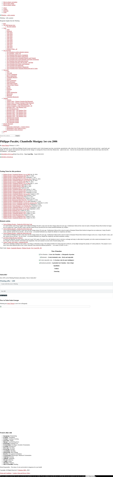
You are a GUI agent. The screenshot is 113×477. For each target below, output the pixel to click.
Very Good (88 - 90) (36, 248)
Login (4, 12)
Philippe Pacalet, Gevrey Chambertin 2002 (14, 182)
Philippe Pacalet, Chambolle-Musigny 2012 (14, 218)
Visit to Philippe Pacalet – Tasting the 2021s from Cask (17, 228)
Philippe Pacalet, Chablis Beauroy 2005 (13, 185)
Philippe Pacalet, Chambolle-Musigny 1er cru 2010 (16, 194)
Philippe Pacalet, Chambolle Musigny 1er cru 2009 (16, 174)
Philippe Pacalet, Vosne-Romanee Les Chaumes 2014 (17, 179)
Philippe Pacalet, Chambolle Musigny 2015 (14, 177)
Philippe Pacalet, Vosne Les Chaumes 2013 (14, 191)
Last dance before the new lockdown (13, 237)
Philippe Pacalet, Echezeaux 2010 (12, 188)
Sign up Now (3, 295)
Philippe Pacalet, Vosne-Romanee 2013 (13, 215)
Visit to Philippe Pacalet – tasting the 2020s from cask (17, 233)
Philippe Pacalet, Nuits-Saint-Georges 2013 (14, 212)
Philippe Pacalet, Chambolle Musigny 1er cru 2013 (16, 207)
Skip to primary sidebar (9, 5)
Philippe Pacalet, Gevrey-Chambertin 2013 (14, 216)
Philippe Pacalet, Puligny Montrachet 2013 (14, 198)
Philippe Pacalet (26, 248)
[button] (3, 132)
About (5, 8)
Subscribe (5, 11)
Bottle (8, 248)
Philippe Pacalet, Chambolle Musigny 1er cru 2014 (16, 180)
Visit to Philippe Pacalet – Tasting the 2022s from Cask (17, 224)
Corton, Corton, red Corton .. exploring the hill (15, 242)
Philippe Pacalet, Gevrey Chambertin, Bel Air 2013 (16, 204)
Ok (87, 476)
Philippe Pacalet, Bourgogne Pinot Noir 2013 (15, 200)
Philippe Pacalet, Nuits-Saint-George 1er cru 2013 (16, 209)
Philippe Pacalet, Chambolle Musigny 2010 (14, 189)
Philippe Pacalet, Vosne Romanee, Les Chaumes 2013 (17, 206)
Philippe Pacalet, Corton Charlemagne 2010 (14, 195)
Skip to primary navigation (10, 2)
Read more (91, 476)
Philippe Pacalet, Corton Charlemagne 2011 (14, 176)
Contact (5, 9)
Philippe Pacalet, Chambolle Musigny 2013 (14, 192)
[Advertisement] (19, 164)
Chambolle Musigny (16, 248)
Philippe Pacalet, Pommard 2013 (11, 210)
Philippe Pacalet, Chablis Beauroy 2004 (13, 186)
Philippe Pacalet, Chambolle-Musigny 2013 (14, 213)
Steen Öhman (10, 303)
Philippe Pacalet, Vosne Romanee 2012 (13, 197)
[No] (95, 476)
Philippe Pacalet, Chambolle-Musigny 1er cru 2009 (16, 201)
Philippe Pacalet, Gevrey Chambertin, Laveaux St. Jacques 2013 (20, 203)
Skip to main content (8, 3)
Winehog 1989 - (22, 470)
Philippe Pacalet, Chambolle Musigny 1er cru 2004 (16, 183)
